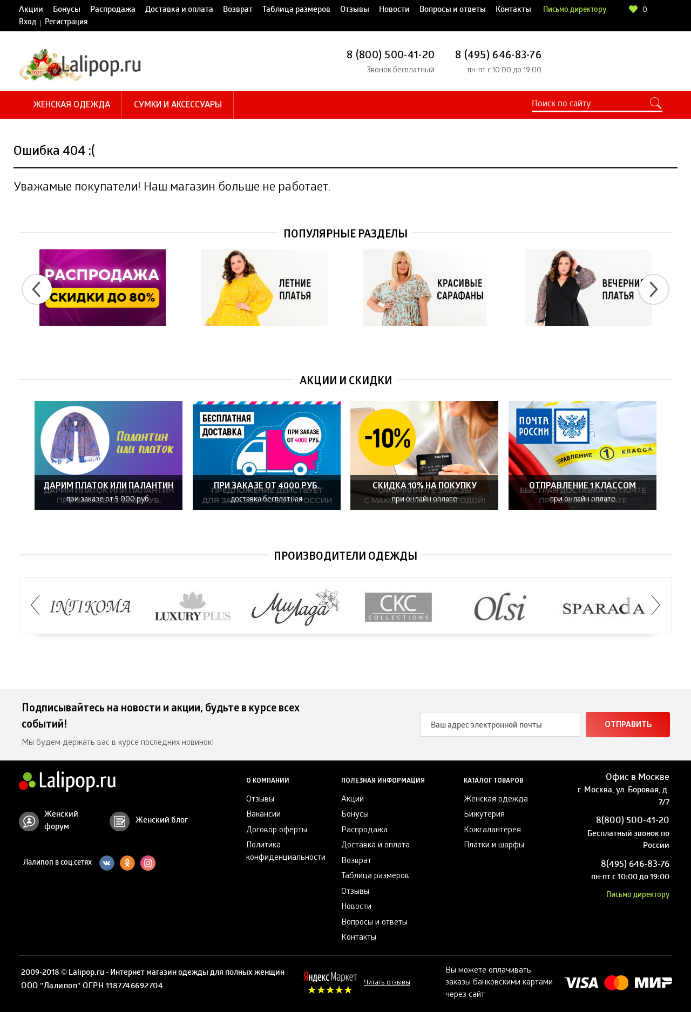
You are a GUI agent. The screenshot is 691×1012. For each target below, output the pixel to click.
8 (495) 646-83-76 (498, 56)
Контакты (513, 10)
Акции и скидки (346, 382)
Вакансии (263, 815)
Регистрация (66, 23)
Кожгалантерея (492, 831)
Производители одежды (345, 557)
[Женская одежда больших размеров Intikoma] (90, 608)
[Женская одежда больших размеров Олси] (500, 608)
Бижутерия (484, 815)
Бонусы (66, 10)
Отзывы (354, 10)
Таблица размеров (296, 10)
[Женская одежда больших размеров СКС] (398, 608)
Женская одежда (71, 105)
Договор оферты (276, 831)
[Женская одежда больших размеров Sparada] (603, 608)
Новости (394, 10)
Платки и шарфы (494, 846)
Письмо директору (574, 10)
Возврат (238, 10)
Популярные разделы (345, 235)
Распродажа (113, 10)
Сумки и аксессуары (178, 105)
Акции (31, 10)
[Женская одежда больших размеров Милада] (295, 608)
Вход (27, 23)
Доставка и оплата (179, 10)
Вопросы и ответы (452, 10)
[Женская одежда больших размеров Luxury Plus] (193, 608)
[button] (37, 289)
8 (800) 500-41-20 (391, 56)
